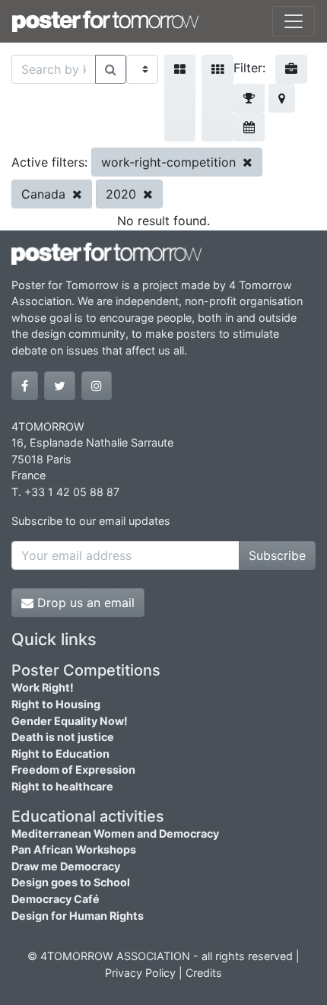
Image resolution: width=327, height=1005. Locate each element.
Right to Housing (55, 704)
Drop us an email (84, 602)
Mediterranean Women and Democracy (115, 833)
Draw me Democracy (65, 866)
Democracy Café (55, 898)
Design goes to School (70, 882)
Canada (45, 194)
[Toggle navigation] (293, 21)
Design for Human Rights (77, 915)
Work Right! (42, 687)
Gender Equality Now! (69, 720)
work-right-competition (170, 162)
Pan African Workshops (73, 849)
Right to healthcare (62, 786)
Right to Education (60, 753)
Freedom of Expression (73, 769)
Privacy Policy (140, 972)
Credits (204, 972)
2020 (123, 194)
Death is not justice (62, 736)
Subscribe (277, 555)
